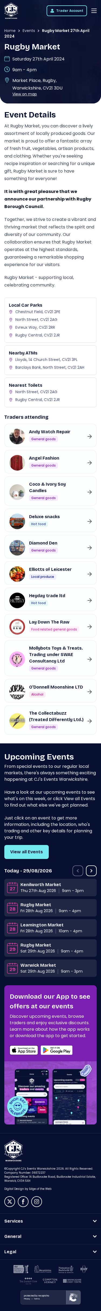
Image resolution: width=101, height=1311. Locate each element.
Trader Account (69, 11)
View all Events (26, 851)
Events (29, 30)
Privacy (27, 1299)
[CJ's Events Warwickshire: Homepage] (11, 11)
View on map (24, 94)
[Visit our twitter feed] (9, 1201)
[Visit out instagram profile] (36, 1201)
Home (10, 30)
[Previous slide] (77, 870)
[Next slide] (91, 870)
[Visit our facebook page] (23, 1201)
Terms (37, 1299)
